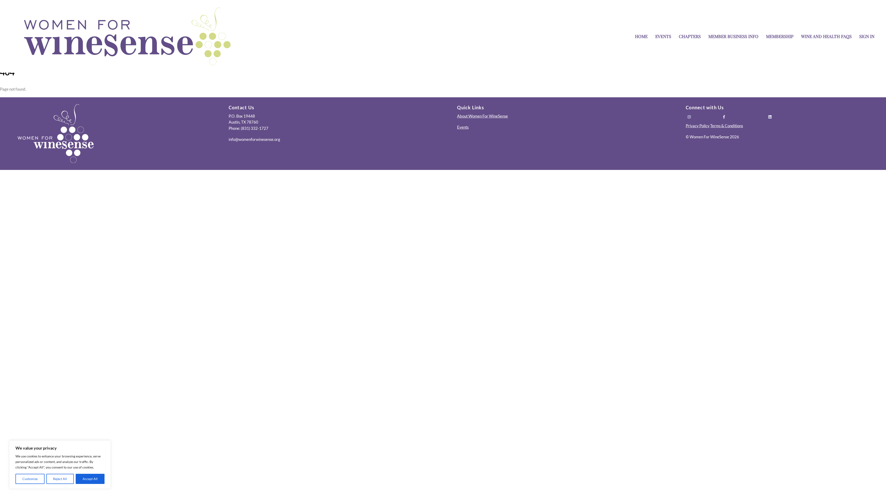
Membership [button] (779, 36)
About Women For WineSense (482, 116)
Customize (30, 479)
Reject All (60, 479)
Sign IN (866, 36)
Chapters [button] (690, 36)
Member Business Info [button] (733, 36)
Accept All (90, 479)
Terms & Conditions (726, 125)
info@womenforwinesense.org (254, 139)
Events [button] (663, 36)
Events (463, 127)
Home (641, 36)
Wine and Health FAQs (826, 36)
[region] (60, 464)
